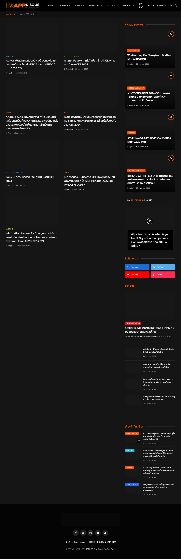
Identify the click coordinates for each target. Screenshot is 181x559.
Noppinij (69, 69)
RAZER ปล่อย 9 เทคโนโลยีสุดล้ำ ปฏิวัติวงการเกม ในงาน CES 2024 (89, 62)
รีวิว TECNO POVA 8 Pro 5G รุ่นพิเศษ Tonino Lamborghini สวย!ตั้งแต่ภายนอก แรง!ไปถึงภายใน (148, 96)
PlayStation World (14, 172)
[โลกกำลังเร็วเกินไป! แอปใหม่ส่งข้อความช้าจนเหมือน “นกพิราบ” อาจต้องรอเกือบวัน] (133, 383)
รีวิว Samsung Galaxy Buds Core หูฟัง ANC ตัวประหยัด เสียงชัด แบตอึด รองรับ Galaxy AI (159, 436)
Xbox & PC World (72, 56)
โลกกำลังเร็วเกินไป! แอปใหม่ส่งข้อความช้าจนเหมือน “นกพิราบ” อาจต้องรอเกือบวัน (158, 382)
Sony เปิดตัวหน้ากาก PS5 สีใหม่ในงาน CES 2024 (30, 179)
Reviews (127, 5)
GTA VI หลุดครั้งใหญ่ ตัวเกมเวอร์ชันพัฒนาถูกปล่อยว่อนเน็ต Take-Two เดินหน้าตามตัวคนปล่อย (159, 470)
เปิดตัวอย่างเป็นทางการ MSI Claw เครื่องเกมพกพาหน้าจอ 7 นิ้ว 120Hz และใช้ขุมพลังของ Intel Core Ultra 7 (89, 181)
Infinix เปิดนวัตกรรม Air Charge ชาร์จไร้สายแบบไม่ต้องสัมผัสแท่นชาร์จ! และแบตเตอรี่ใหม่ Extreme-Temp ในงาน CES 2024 (31, 237)
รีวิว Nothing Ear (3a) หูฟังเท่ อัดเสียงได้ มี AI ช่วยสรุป (149, 57)
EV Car (141, 5)
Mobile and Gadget (136, 88)
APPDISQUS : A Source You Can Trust (100, 549)
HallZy (10, 73)
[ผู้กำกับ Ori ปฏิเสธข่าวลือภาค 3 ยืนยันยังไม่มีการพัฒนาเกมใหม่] (133, 353)
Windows (94, 5)
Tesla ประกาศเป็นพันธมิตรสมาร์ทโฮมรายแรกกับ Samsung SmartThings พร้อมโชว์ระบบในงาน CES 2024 (90, 121)
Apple (78, 5)
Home (51, 5)
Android (63, 5)
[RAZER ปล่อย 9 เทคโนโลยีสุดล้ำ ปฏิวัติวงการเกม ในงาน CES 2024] (90, 38)
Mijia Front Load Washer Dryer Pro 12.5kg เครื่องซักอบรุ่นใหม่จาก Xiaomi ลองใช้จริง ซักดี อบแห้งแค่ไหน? (150, 240)
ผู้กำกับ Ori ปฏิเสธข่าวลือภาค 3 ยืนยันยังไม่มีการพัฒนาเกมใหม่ (158, 350)
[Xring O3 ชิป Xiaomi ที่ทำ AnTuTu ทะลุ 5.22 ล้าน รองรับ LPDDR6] (133, 400)
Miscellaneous (157, 5)
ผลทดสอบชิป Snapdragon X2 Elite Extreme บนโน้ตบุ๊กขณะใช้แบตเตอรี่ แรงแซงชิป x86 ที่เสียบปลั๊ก (158, 453)
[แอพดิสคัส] (22, 5)
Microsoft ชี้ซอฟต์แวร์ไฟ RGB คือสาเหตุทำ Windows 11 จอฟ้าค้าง (156, 366)
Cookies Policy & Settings (102, 542)
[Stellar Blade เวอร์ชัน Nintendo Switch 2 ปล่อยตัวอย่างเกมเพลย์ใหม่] (150, 305)
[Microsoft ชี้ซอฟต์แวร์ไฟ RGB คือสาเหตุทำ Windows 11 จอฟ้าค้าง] (133, 368)
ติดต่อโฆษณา (79, 542)
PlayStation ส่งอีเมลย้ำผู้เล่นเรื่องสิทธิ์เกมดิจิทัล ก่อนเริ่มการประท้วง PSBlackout (158, 487)
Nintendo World (133, 323)
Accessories (134, 50)
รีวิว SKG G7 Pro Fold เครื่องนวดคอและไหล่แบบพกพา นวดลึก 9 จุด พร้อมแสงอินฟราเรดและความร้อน (150, 179)
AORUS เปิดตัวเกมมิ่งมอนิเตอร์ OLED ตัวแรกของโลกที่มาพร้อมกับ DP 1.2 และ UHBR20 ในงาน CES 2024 (31, 64)
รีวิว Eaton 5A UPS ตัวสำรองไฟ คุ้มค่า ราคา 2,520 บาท (149, 139)
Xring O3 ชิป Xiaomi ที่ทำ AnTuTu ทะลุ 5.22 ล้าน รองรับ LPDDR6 (159, 398)
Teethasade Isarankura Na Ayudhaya (141, 336)
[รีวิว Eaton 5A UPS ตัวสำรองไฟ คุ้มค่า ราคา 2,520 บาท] (150, 131)
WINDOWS (10, 56)
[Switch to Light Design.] (171, 5)
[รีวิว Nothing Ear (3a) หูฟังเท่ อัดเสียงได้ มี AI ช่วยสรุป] (150, 49)
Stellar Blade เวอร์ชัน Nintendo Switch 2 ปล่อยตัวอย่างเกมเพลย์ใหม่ (149, 330)
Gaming (111, 5)
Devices (132, 133)
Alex (9, 133)
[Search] (175, 5)
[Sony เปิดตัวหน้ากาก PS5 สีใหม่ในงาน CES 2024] (32, 154)
